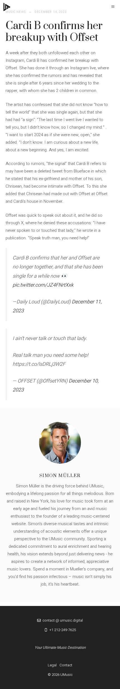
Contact (65, 665)
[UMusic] (7, 7)
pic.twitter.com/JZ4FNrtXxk (43, 285)
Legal (52, 665)
